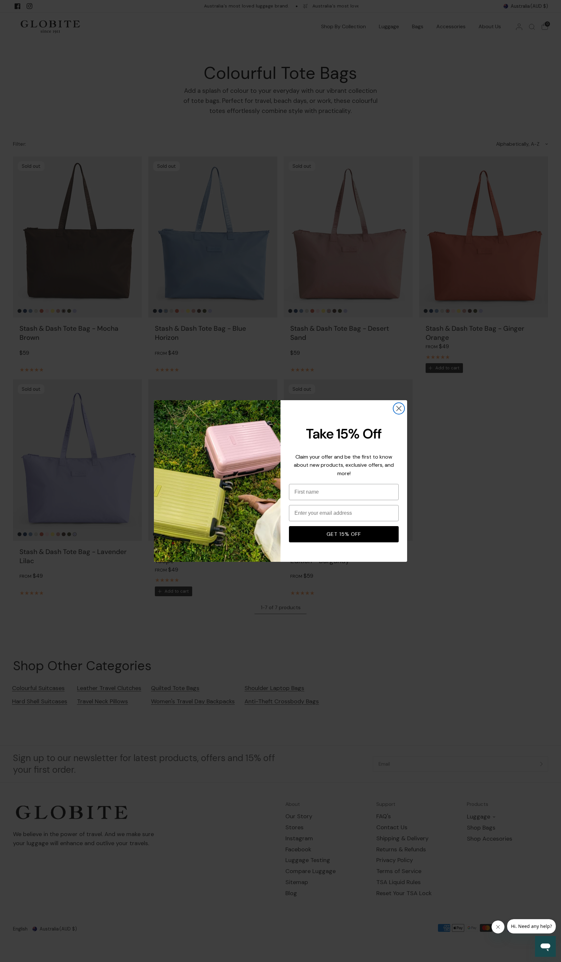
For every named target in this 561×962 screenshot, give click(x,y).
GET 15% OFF (344, 534)
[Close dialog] (399, 408)
